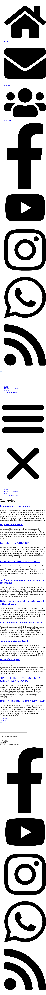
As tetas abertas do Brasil (14, 641)
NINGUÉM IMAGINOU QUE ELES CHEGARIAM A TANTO (20, 679)
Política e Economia (11, 389)
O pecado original (10, 659)
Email (2, 740)
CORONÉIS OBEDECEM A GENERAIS (22, 701)
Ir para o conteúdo (6, 1)
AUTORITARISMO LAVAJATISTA (20, 561)
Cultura (6, 390)
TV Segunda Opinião (11, 392)
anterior (3, 719)
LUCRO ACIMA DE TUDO (15, 543)
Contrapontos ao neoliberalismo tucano (21, 622)
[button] (23, 441)
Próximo (4, 720)
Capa (6, 387)
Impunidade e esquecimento (15, 506)
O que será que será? (11, 524)
